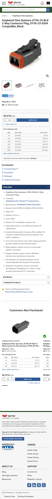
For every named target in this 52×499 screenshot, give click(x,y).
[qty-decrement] (5, 120)
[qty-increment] (14, 120)
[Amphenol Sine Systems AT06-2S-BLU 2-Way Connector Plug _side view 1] (18, 85)
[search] (48, 10)
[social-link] (29, 485)
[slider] (5, 385)
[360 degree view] (41, 85)
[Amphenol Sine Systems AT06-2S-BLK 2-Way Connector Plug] (7, 85)
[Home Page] (17, 3)
